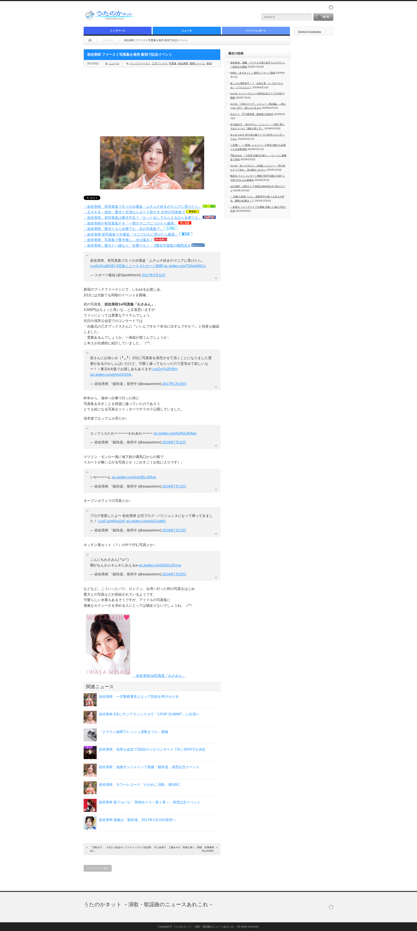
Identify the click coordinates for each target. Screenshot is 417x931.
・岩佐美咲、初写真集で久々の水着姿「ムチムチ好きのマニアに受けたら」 (143, 206)
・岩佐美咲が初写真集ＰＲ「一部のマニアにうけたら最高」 (130, 223)
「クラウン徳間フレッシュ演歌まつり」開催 (133, 732)
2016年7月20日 (174, 574)
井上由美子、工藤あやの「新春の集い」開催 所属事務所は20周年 (184, 849)
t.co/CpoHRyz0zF (111, 521)
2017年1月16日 (174, 384)
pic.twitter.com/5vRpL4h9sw (175, 433)
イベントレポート (255, 30)
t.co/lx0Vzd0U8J (102, 266)
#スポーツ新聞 (151, 266)
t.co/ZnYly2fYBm (164, 369)
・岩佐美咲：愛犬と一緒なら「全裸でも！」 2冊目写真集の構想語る (137, 245)
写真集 (173, 63)
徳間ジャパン (197, 63)
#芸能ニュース (127, 266)
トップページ (118, 30)
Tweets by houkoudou (309, 31)
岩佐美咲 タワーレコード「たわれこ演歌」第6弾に (140, 784)
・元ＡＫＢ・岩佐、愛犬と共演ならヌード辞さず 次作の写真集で (134, 212)
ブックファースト (140, 63)
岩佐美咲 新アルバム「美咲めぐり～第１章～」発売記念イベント (149, 802)
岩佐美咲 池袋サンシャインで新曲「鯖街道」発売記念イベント (149, 767)
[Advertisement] (204, 14)
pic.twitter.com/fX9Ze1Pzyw (160, 565)
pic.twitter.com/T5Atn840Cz (185, 266)
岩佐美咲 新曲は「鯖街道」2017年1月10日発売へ (137, 820)
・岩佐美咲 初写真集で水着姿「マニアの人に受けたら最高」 (131, 234)
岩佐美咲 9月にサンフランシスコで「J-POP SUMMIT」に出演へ (149, 714)
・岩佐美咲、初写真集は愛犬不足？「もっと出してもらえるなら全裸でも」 (143, 218)
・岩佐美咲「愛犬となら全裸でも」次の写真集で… (124, 229)
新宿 (209, 63)
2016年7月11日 (174, 442)
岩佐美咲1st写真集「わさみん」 (159, 676)
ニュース (187, 30)
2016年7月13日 (174, 530)
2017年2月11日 (153, 275)
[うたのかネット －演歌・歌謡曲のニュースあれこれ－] (110, 20)
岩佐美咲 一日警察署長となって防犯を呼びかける (139, 696)
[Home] (90, 40)
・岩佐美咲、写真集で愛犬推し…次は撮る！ (118, 240)
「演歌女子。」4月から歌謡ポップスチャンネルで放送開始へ (120, 849)
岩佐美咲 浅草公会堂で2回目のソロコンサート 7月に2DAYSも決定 (152, 749)
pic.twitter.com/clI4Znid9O (146, 521)
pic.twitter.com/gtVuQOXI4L (111, 374)
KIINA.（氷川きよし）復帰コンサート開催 (252, 73)
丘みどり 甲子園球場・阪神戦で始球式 (251, 114)
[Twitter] (331, 907)
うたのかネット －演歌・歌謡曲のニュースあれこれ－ (148, 904)
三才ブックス (159, 63)
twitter (331, 7)
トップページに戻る (97, 868)
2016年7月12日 (174, 486)
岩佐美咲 (183, 63)
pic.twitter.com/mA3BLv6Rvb (134, 477)
